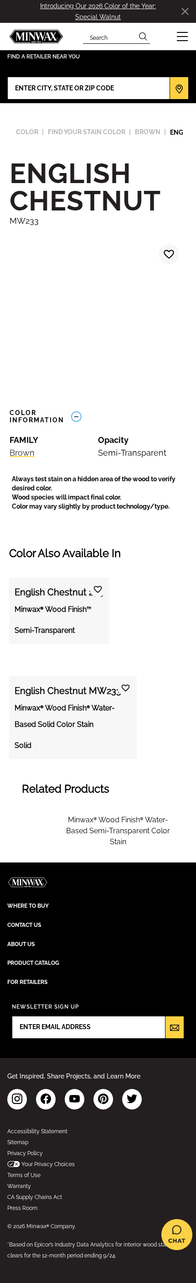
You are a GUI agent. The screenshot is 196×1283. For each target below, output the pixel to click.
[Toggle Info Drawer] (126, 416)
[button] (182, 36)
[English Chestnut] (167, 255)
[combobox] (109, 36)
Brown (22, 452)
